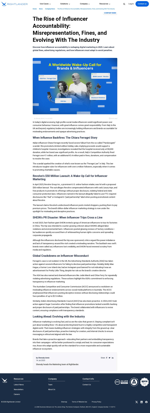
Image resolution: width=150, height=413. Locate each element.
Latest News (19, 385)
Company (84, 4)
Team (50, 385)
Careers (17, 394)
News (41, 9)
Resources (104, 4)
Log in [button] (131, 4)
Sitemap (64, 402)
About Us (51, 389)
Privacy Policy (96, 402)
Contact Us (87, 385)
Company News (50, 9)
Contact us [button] (142, 4)
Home (35, 9)
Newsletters (18, 389)
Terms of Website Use (79, 402)
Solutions (64, 4)
